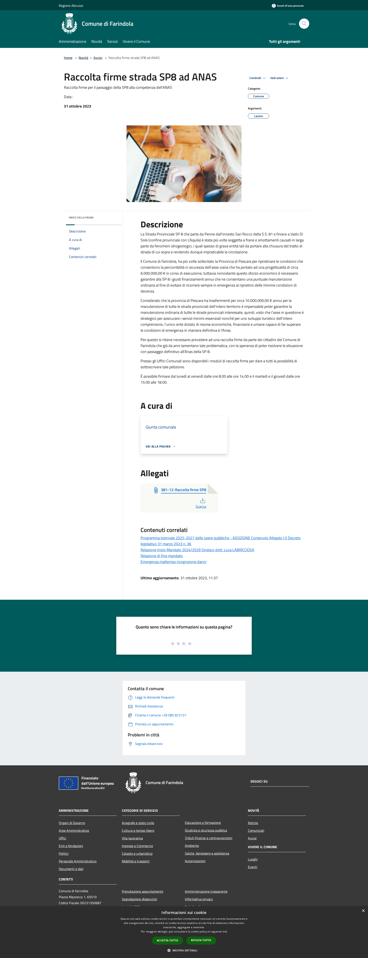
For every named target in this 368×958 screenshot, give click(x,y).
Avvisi (97, 57)
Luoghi (253, 859)
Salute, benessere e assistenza (207, 853)
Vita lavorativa (132, 838)
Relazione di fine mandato (162, 556)
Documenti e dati (71, 868)
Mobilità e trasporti (136, 861)
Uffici (62, 838)
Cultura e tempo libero (138, 830)
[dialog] (184, 932)
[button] (184, 950)
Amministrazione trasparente (206, 891)
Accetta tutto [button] (167, 940)
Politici (64, 853)
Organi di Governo (72, 822)
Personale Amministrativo (77, 861)
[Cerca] (304, 24)
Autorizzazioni (195, 860)
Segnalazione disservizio (139, 899)
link (225, 931)
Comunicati (256, 830)
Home (68, 57)
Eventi (252, 866)
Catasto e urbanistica (137, 853)
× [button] (363, 910)
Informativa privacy (199, 899)
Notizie (253, 822)
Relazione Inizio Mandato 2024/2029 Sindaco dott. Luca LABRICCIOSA (197, 550)
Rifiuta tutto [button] (201, 940)
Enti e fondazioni (71, 845)
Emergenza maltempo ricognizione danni (173, 562)
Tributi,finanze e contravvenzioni (208, 837)
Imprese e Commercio (137, 845)
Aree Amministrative (74, 830)
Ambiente (192, 845)
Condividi (255, 78)
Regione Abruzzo (71, 5)
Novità (83, 57)
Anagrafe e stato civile (138, 822)
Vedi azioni (277, 78)
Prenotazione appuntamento (142, 891)
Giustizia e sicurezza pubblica (206, 830)
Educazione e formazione (203, 822)
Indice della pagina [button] (81, 217)
